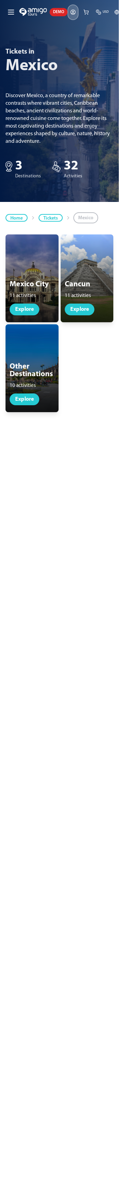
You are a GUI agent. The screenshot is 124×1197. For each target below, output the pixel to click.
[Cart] (86, 12)
